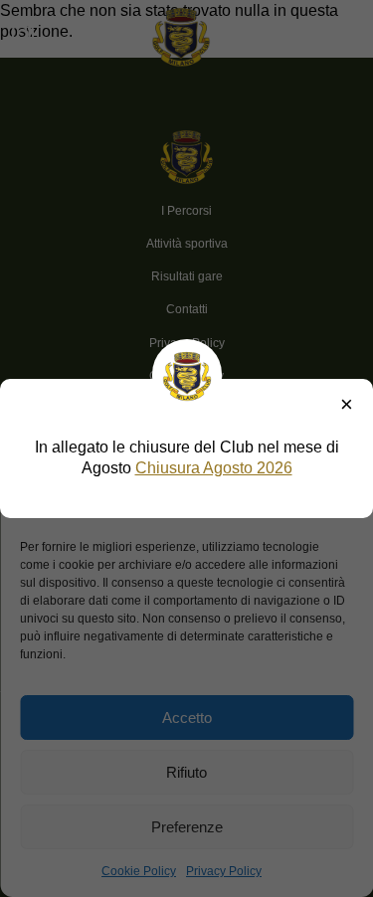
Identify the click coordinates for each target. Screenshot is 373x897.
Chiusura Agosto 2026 (213, 467)
